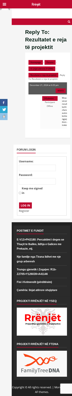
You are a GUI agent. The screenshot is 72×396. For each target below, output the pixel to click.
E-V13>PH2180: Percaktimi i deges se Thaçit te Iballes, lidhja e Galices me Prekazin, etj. (40, 244)
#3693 (61, 90)
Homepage (35, 62)
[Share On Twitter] (4, 109)
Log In (25, 205)
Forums (50, 62)
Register (24, 211)
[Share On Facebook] (4, 102)
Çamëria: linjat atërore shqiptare (37, 290)
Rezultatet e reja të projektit (43, 75)
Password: (26, 175)
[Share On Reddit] (4, 116)
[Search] (69, 21)
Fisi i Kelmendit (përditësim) (34, 282)
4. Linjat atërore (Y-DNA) (41, 68)
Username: (26, 161)
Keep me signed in (32, 191)
